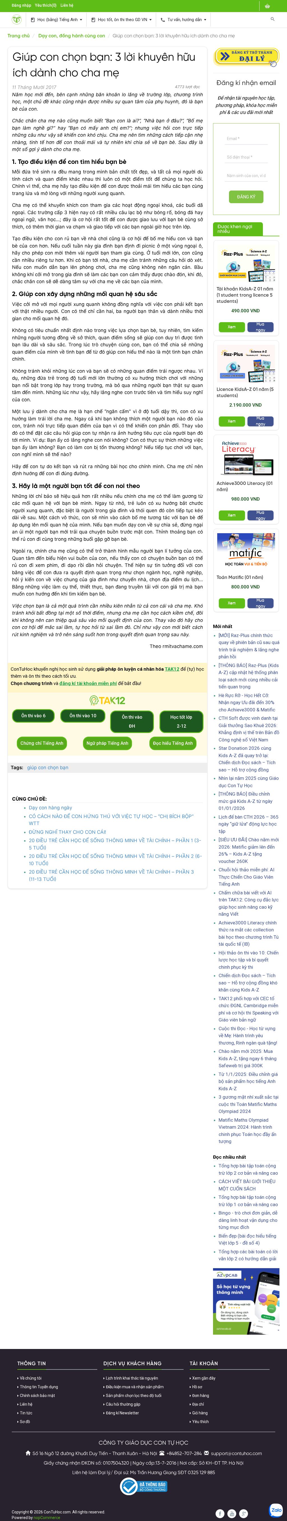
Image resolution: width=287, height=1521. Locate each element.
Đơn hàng (200, 1395)
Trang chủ (19, 35)
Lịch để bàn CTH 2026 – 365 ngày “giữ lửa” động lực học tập (249, 824)
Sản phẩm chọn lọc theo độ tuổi (133, 1395)
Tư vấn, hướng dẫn (181, 19)
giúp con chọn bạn (47, 767)
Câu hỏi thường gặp (123, 1404)
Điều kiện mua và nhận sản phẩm (135, 1387)
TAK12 (172, 669)
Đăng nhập (21, 5)
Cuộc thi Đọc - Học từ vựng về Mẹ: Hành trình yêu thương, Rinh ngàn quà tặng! (248, 1036)
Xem (232, 327)
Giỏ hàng (200, 1413)
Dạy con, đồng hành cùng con (71, 35)
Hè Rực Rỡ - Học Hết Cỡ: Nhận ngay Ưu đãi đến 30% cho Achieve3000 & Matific (247, 703)
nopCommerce (47, 1517)
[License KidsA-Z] (246, 363)
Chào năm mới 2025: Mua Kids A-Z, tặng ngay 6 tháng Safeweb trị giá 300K (248, 1058)
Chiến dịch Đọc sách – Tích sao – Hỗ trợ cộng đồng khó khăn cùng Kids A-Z (248, 983)
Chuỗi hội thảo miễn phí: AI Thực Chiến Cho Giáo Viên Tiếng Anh (246, 877)
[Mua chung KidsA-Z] (246, 263)
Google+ (243, 1513)
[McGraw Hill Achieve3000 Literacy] (246, 457)
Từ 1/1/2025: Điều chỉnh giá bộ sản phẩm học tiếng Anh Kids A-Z (248, 1081)
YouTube (231, 1513)
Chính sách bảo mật (37, 1395)
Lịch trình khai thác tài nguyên (132, 1378)
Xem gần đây (204, 1378)
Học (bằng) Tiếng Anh (54, 19)
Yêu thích (200, 1421)
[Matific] (246, 551)
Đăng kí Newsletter (122, 1413)
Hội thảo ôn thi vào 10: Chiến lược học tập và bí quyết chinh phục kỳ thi (249, 960)
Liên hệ (67, 5)
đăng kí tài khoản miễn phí (88, 683)
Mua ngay (260, 327)
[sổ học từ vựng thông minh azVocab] (246, 1301)
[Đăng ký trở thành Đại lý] (246, 56)
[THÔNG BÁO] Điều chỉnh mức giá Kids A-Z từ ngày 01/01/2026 (245, 801)
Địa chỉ (198, 1404)
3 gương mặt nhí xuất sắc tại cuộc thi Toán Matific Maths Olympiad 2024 (249, 1104)
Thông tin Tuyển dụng (39, 1387)
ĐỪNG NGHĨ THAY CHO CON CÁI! (67, 832)
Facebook (220, 1513)
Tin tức (26, 1413)
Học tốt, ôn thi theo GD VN (119, 19)
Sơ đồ (25, 1421)
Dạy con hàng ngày (50, 807)
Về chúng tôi (30, 1378)
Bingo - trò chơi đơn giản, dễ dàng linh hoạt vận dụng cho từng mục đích (248, 1220)
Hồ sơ (197, 1387)
